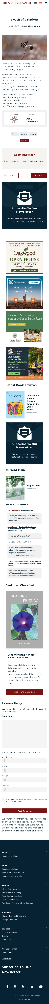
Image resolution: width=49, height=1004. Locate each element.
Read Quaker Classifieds (12, 896)
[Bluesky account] (32, 986)
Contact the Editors (10, 856)
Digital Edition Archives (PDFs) (14, 916)
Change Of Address (10, 920)
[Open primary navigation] (45, 3)
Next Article (39, 175)
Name (5, 766)
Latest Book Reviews (21, 385)
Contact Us (6, 939)
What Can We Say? (27, 510)
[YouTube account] (41, 986)
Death (15, 134)
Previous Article (10, 175)
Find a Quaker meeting (11, 893)
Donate (5, 936)
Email (5, 776)
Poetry (24, 140)
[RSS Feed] (23, 986)
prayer (33, 134)
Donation (6, 958)
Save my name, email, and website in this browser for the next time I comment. (26, 800)
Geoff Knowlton (32, 26)
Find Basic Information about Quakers (17, 903)
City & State (7, 757)
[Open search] (30, 3)
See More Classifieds (24, 692)
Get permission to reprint (12, 876)
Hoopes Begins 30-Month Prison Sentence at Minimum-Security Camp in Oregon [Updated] (24, 563)
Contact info (7, 952)
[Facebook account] (7, 986)
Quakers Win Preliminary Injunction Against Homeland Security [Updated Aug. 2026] (22, 528)
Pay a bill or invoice (9, 932)
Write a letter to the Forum (13, 873)
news (24, 134)
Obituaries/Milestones (11, 889)
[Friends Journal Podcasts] (15, 986)
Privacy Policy (24, 999)
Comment (8, 716)
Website (5, 786)
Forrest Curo (12, 542)
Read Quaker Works (10, 900)
